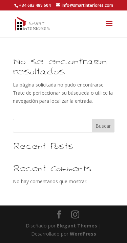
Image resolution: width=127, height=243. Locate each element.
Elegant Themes (77, 225)
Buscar (103, 126)
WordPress (83, 233)
